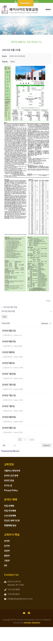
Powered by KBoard (10, 451)
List (4, 316)
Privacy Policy (11, 490)
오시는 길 (8, 485)
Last (32, 439)
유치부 (7, 545)
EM (5, 565)
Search (46, 445)
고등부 (7, 560)
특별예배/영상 (10, 525)
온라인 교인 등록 (11, 475)
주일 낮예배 (9, 505)
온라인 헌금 (9, 480)
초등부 (7, 550)
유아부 (7, 540)
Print (48, 300)
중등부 (7, 555)
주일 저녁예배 (10, 510)
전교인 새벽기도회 (12, 520)
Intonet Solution (32, 622)
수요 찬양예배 (10, 515)
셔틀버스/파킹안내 (12, 470)
